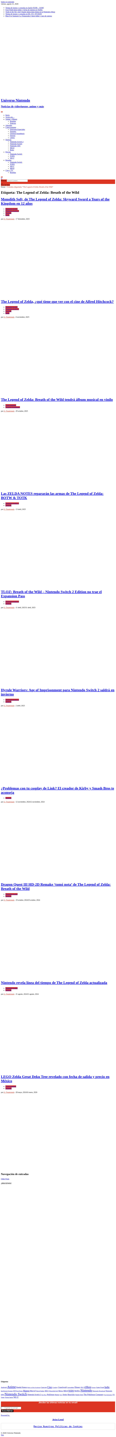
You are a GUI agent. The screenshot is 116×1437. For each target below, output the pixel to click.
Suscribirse (7, 1411)
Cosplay (55, 1387)
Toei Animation (108, 1394)
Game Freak (100, 1387)
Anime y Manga (11, 119)
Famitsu (94, 1387)
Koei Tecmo (19, 1391)
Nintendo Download (99, 1391)
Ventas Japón (9, 1397)
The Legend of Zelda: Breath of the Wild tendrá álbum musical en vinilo (57, 399)
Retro (12, 150)
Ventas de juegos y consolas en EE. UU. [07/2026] (23, 14)
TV (113, 1395)
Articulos (8, 125)
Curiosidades (70, 1387)
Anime (11, 1387)
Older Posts (5, 1179)
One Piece (44, 1394)
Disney (77, 1387)
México (60, 1391)
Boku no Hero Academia (34, 1387)
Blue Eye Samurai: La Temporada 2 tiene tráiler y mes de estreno (28, 16)
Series (65, 1395)
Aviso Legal (58, 1419)
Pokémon (50, 1395)
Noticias (13, 123)
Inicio (7, 115)
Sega (61, 1394)
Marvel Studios (40, 1391)
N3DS (12, 156)
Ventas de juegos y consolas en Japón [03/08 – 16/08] (24, 8)
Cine (49, 1387)
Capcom (44, 1387)
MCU (47, 1391)
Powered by (5, 1415)
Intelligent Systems (7, 1391)
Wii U (12, 158)
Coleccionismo (10, 127)
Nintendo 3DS (15, 146)
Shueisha (71, 1395)
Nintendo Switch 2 (16, 142)
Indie (107, 1387)
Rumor (57, 1395)
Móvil (12, 148)
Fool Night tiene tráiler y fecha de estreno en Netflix (24, 10)
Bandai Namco (21, 1387)
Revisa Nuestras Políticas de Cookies (58, 1426)
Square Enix (79, 1395)
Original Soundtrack (17, 134)
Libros (12, 138)
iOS (14, 1391)
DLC (82, 1387)
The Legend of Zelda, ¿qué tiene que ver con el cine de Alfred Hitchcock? (57, 301)
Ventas (3, 1397)
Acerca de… (9, 117)
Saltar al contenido (7, 2)
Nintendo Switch (16, 144)
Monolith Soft (53, 1391)
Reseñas (13, 121)
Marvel (33, 1391)
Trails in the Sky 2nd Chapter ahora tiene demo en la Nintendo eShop (30, 12)
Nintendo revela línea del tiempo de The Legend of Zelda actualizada (54, 983)
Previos (8, 152)
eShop (87, 1387)
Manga (26, 1390)
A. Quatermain (9, 219)
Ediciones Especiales (17, 129)
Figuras (12, 136)
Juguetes (13, 131)
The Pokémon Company (94, 1394)
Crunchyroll (62, 1387)
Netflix (77, 1391)
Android (4, 1387)
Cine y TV (9, 170)
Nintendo (86, 1390)
